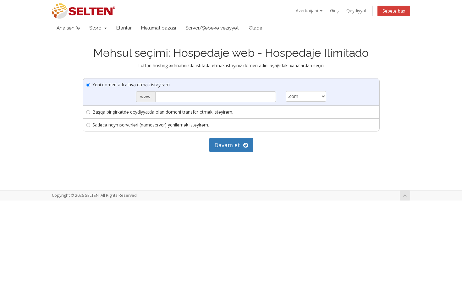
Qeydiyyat (356, 10)
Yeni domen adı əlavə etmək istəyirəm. (131, 85)
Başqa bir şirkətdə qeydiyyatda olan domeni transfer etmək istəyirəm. (162, 112)
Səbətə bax (393, 11)
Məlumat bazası (158, 28)
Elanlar (124, 28)
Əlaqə (255, 28)
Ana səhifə (68, 28)
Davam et (228, 145)
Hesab (394, 28)
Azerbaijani (307, 10)
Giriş (334, 10)
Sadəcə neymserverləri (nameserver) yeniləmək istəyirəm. (150, 125)
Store (96, 28)
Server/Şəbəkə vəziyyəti (212, 28)
